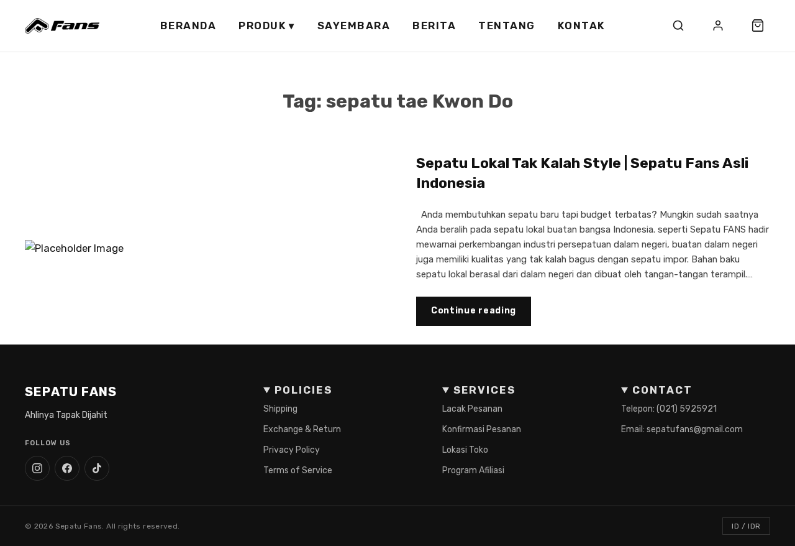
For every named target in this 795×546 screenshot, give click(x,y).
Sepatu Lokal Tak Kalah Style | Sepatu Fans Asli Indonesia (582, 173)
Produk (266, 25)
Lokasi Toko (465, 450)
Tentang (506, 25)
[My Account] (718, 25)
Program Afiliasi (473, 470)
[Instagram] (37, 468)
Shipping (280, 409)
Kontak (582, 25)
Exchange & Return (302, 429)
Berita (434, 25)
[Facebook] (67, 468)
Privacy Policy (291, 450)
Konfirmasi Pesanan (481, 429)
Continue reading (473, 310)
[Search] (678, 25)
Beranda (188, 25)
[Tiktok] (96, 468)
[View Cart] (757, 25)
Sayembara (354, 25)
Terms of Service (297, 470)
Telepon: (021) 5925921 (669, 409)
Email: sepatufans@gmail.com (682, 429)
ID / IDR (746, 526)
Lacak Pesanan (472, 409)
